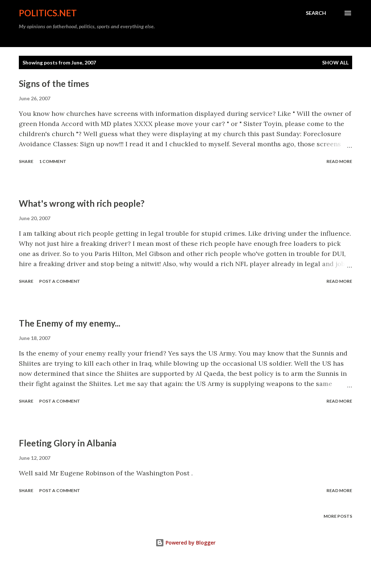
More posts (338, 516)
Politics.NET (48, 13)
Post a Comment (59, 281)
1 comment (52, 161)
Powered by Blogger (190, 542)
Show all (335, 62)
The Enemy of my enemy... (69, 323)
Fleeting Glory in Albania (67, 443)
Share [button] (26, 161)
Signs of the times (54, 83)
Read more (339, 161)
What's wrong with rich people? (82, 203)
